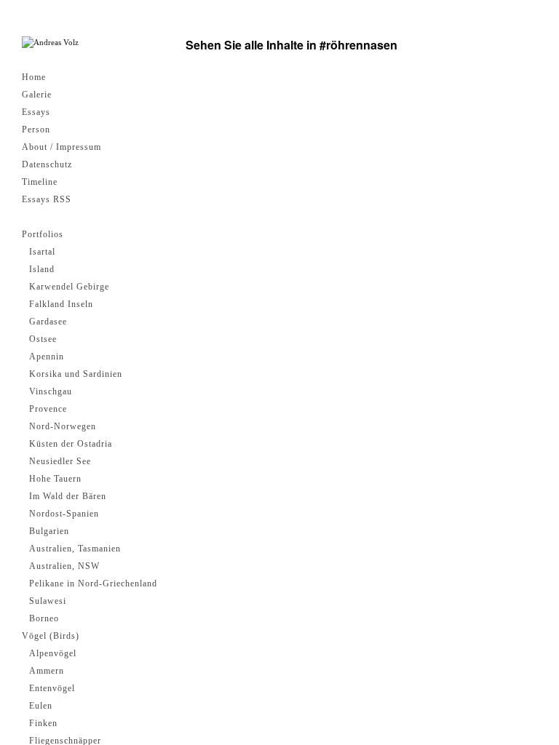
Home (34, 77)
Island (42, 269)
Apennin (46, 356)
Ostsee (43, 339)
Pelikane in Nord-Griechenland (93, 583)
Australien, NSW (64, 566)
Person (36, 129)
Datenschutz (47, 164)
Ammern (46, 671)
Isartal (42, 252)
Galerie (37, 94)
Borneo (44, 618)
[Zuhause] (50, 42)
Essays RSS (46, 199)
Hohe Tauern (55, 479)
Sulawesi (47, 601)
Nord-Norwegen (62, 426)
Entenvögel (52, 688)
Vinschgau (50, 391)
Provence (48, 409)
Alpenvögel (52, 653)
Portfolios (42, 234)
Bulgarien (49, 531)
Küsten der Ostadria (70, 444)
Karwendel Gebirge (69, 287)
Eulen (40, 706)
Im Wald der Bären (67, 496)
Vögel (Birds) (50, 636)
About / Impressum (61, 147)
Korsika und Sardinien (75, 374)
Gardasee (48, 321)
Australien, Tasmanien (75, 548)
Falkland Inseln (61, 304)
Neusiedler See (60, 461)
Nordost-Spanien (64, 514)
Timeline (40, 182)
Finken (43, 723)
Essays (36, 112)
